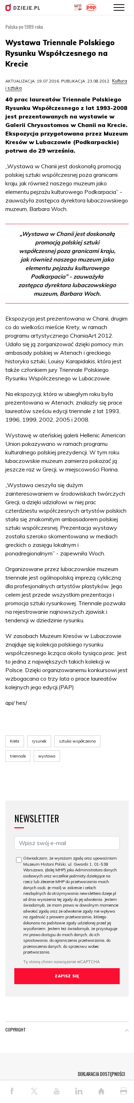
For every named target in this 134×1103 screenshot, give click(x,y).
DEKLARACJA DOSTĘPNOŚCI (101, 1073)
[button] (127, 1031)
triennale (18, 756)
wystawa (46, 756)
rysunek (39, 741)
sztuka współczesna (77, 741)
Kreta (14, 741)
